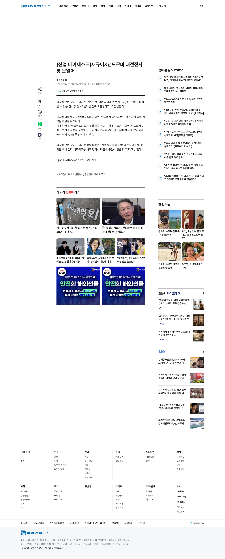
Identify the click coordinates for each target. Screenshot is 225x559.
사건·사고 (25, 491)
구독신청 (115, 523)
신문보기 (181, 512)
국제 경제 (58, 491)
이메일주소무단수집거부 (95, 523)
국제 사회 (58, 499)
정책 (56, 457)
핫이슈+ (149, 499)
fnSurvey (181, 496)
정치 (103, 5)
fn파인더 (150, 491)
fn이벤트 (181, 501)
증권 (22, 461)
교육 (22, 503)
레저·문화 (119, 508)
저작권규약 (74, 523)
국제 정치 (58, 495)
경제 (95, 5)
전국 (22, 508)
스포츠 (118, 499)
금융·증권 (63, 5)
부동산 (75, 5)
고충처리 (128, 523)
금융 (22, 457)
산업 (86, 457)
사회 (111, 5)
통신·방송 (89, 461)
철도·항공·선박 (60, 465)
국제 (119, 5)
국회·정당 (181, 461)
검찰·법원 (25, 495)
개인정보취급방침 (57, 523)
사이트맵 (141, 523)
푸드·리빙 (119, 503)
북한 (178, 465)
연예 (117, 491)
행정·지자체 (25, 499)
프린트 (40, 116)
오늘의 (169, 293)
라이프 (138, 5)
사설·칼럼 (150, 457)
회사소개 (24, 523)
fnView (180, 491)
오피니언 (149, 5)
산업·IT (85, 5)
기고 (148, 461)
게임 (86, 465)
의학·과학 (89, 477)
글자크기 (40, 105)
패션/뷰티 (119, 495)
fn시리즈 (150, 495)
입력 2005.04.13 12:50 (79, 84)
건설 (56, 461)
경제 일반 (119, 457)
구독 (39, 128)
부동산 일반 (59, 469)
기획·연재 (161, 5)
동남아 (128, 5)
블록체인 (88, 473)
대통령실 (180, 457)
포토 (179, 486)
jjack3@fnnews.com (70, 160)
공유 (39, 93)
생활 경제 (119, 461)
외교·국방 (181, 469)
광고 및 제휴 (39, 523)
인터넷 (87, 469)
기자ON (180, 507)
